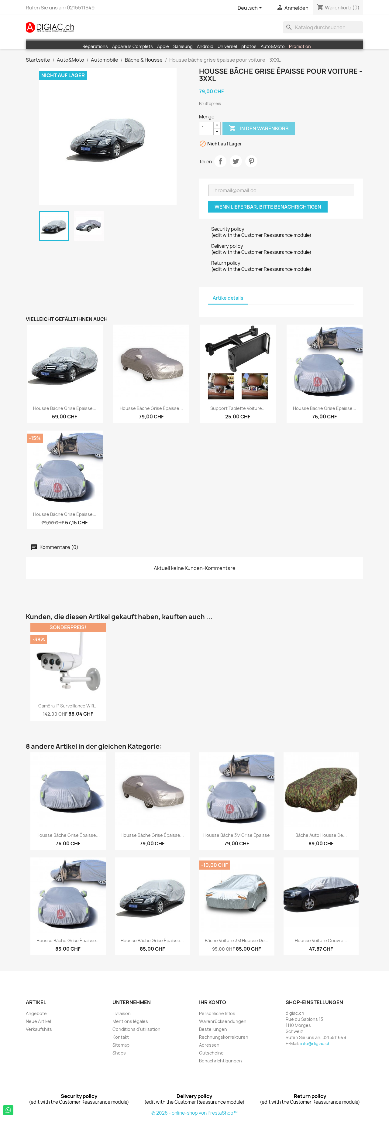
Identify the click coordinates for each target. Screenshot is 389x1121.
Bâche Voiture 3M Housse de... (236, 940)
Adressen (209, 1045)
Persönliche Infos (217, 1013)
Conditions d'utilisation (136, 1029)
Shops (119, 1053)
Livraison (121, 1013)
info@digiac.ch (315, 1043)
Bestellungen (213, 1029)
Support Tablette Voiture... (238, 408)
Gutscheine (211, 1053)
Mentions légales (130, 1021)
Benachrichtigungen (220, 1061)
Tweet (236, 161)
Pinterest (251, 161)
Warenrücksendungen (222, 1021)
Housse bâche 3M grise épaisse (236, 835)
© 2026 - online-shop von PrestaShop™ (194, 1113)
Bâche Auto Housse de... (321, 835)
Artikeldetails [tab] (228, 298)
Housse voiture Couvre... (321, 940)
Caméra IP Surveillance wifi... (68, 706)
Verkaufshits (39, 1029)
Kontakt (120, 1037)
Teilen (220, 161)
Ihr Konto (212, 1002)
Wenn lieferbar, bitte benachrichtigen (268, 206)
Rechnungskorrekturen (223, 1037)
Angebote (36, 1013)
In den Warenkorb (259, 128)
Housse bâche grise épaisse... (64, 408)
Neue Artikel (38, 1021)
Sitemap (120, 1045)
